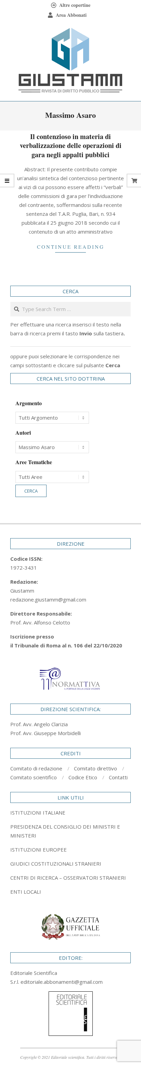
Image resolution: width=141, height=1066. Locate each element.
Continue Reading (70, 246)
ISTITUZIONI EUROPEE (38, 849)
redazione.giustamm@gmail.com (48, 599)
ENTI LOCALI (25, 891)
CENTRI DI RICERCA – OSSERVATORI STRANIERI (68, 877)
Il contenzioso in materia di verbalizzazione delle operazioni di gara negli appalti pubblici (70, 146)
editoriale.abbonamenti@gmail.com (62, 981)
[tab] (70, 831)
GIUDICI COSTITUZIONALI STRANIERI (55, 863)
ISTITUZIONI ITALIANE (37, 812)
